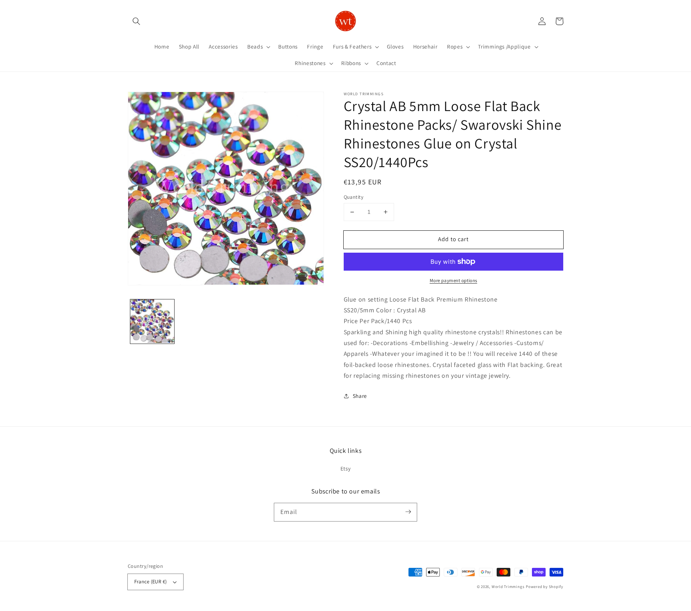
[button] (136, 21)
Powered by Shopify (544, 586)
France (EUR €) (150, 581)
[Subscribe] (408, 511)
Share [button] (360, 395)
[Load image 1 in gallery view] (152, 321)
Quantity (354, 196)
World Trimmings (508, 586)
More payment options (453, 280)
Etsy (345, 468)
